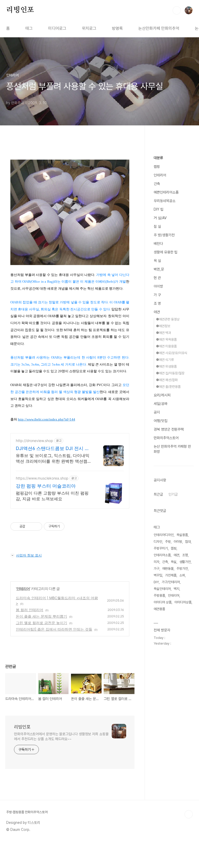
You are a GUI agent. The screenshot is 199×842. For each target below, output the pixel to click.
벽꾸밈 (158, 575)
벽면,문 (159, 269)
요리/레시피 (162, 395)
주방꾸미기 (161, 548)
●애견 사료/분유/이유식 (171, 353)
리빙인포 (20, 10)
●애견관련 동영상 (168, 319)
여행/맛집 (160, 421)
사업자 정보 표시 (29, 555)
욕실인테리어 (162, 589)
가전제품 (170, 575)
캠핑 (157, 167)
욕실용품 (182, 535)
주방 (168, 542)
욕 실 (157, 261)
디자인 (158, 542)
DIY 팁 (159, 209)
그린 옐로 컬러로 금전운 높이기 (41, 622)
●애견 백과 (163, 333)
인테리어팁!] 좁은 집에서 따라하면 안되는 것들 (54, 629)
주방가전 (182, 568)
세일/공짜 (160, 404)
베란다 (158, 243)
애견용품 (159, 609)
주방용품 (159, 595)
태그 (29, 28)
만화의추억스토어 (166, 438)
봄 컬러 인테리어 (29, 610)
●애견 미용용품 (166, 346)
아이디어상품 (182, 602)
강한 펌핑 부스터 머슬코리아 (46, 486)
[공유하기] (30, 526)
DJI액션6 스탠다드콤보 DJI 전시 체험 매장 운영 (52, 449)
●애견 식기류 (165, 360)
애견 (157, 312)
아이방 (158, 286)
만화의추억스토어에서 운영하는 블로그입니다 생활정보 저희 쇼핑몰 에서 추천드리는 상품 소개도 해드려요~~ (61, 736)
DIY (156, 582)
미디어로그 (57, 28)
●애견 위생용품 (166, 366)
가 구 (157, 295)
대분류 (158, 158)
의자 (156, 562)
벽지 (176, 589)
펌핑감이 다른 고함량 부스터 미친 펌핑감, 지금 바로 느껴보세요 (52, 495)
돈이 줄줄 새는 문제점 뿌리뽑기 (41, 616)
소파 (182, 575)
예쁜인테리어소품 (166, 192)
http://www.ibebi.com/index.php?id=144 (46, 419)
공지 (157, 412)
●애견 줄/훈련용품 (168, 387)
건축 (157, 184)
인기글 (173, 494)
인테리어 (23, 588)
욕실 (173, 562)
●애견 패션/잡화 (167, 380)
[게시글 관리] (36, 526)
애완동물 (168, 568)
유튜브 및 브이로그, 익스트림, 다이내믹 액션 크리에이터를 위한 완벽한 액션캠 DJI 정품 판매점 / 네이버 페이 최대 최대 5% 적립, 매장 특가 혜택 (53, 458)
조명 (185, 555)
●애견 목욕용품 (166, 339)
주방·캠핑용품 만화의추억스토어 (27, 812)
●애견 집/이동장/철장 (170, 373)
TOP (188, 814)
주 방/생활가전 (164, 235)
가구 (156, 568)
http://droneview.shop (34, 440)
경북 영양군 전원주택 (169, 429)
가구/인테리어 (171, 582)
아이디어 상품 (163, 602)
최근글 (158, 494)
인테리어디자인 (164, 535)
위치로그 (89, 28)
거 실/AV (160, 218)
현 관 (157, 278)
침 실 (157, 226)
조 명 (157, 303)
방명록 (117, 28)
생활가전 (185, 562)
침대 (188, 542)
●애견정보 (163, 326)
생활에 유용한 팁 (165, 252)
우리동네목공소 (164, 201)
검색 (177, 10)
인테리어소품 (162, 555)
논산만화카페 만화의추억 (158, 28)
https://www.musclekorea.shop (42, 478)
